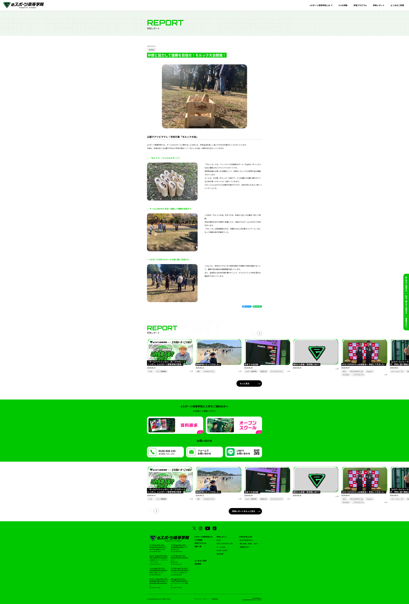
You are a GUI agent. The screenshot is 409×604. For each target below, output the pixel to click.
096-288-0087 (177, 575)
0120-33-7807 (156, 587)
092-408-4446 (156, 575)
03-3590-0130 (177, 551)
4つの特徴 (198, 540)
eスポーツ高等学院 (251, 371)
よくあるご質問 (200, 560)
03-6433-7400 (156, 551)
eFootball (346, 375)
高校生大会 (263, 371)
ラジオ (150, 371)
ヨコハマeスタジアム (277, 371)
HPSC (344, 371)
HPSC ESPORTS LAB (356, 371)
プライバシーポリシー (201, 599)
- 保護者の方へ (244, 547)
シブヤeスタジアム (358, 375)
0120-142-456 (177, 587)
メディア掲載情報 (161, 371)
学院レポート (222, 536)
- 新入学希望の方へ (246, 540)
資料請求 (197, 564)
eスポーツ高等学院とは (203, 536)
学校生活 (152, 50)
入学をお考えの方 (245, 536)
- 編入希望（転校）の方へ (249, 543)
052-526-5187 (177, 564)
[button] (253, 333)
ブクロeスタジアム (208, 371)
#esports (370, 371)
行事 (198, 371)
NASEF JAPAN (222, 550)
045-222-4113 (156, 564)
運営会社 (215, 599)
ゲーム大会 (221, 547)
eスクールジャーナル (397, 371)
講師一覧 (197, 546)
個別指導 (220, 554)
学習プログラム (200, 543)
